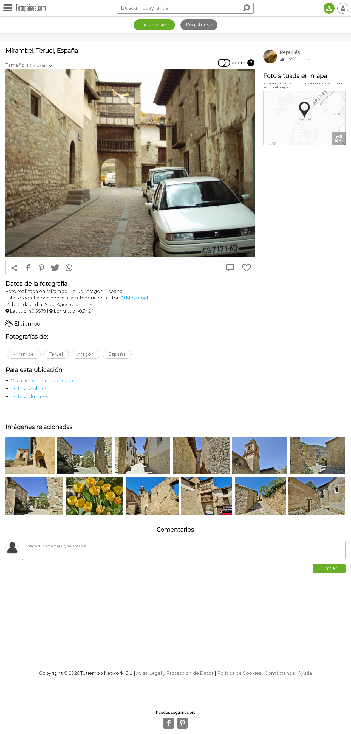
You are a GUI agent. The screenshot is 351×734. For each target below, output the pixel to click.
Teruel (56, 354)
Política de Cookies (239, 673)
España (117, 354)
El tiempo (22, 323)
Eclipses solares (29, 388)
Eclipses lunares (29, 396)
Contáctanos (280, 673)
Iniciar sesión (154, 24)
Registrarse (199, 24)
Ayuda (305, 673)
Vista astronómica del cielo (42, 380)
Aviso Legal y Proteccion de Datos (175, 673)
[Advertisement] (304, 233)
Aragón (85, 354)
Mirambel (24, 354)
